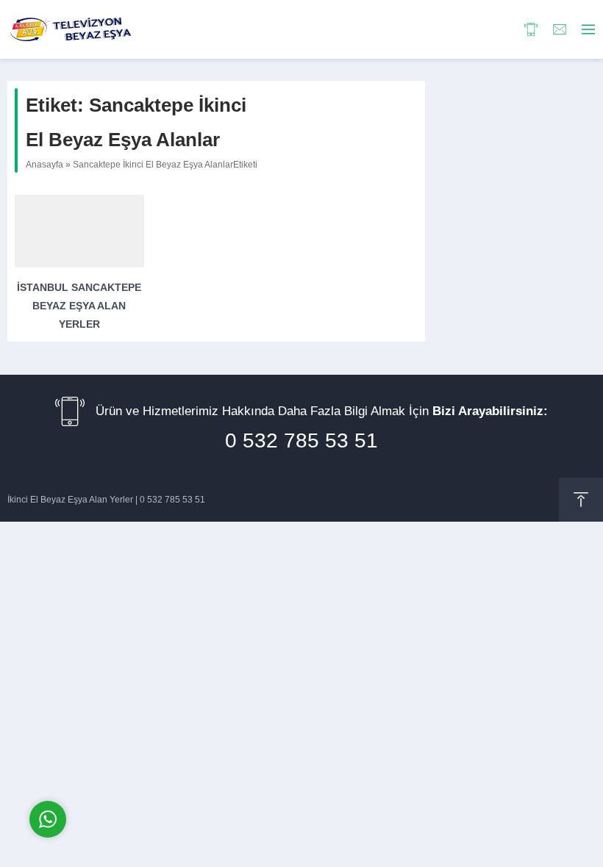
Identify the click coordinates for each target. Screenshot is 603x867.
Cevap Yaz (140, 757)
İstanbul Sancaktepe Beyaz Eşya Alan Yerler (79, 305)
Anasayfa (44, 164)
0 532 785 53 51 (301, 440)
